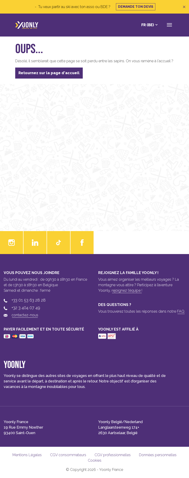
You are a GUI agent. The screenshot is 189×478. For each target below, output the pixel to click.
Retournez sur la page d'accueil (49, 73)
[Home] (26, 25)
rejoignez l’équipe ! (127, 290)
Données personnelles (158, 455)
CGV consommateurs (68, 455)
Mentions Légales (27, 455)
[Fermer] (184, 7)
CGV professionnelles (112, 455)
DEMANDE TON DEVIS (135, 6)
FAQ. (181, 311)
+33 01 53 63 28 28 (29, 300)
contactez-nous (25, 315)
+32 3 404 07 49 (26, 307)
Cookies (94, 460)
